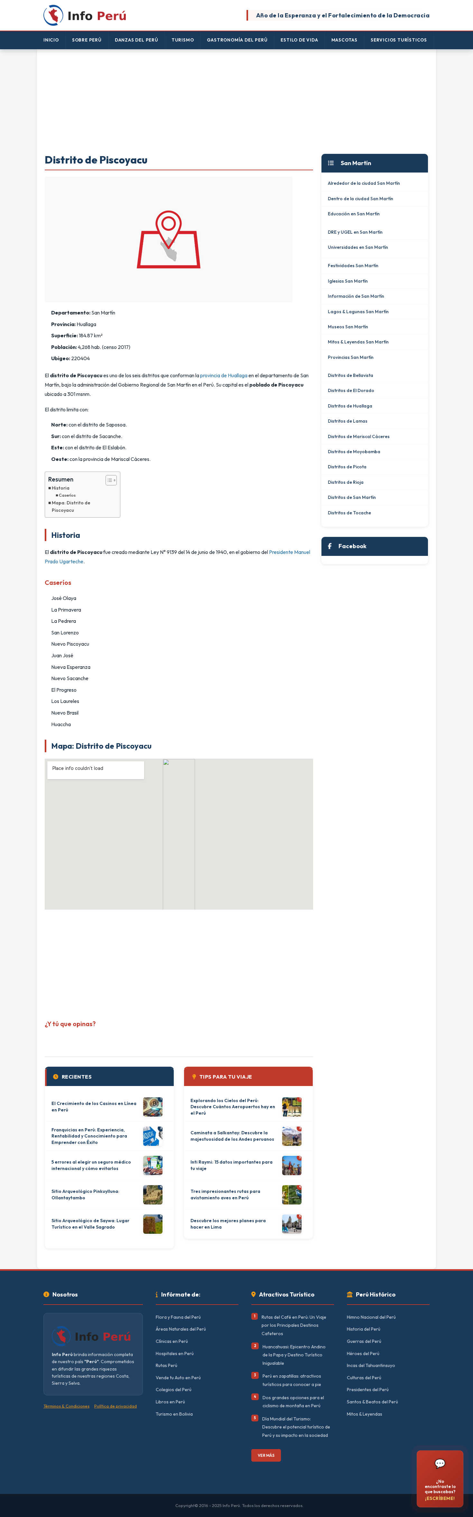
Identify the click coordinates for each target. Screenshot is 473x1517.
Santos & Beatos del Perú (372, 1402)
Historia (61, 488)
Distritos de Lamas (347, 421)
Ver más (266, 1455)
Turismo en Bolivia (174, 1414)
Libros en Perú (170, 1402)
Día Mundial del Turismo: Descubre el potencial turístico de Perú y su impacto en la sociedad (296, 1427)
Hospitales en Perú (175, 1353)
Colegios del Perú (173, 1389)
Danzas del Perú (136, 40)
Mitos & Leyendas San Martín (358, 342)
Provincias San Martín (351, 357)
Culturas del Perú (364, 1378)
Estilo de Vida (299, 40)
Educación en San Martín (354, 214)
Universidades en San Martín (358, 247)
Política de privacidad (115, 1406)
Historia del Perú (363, 1329)
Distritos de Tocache (349, 513)
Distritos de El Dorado (351, 390)
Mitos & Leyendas (364, 1414)
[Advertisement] (236, 102)
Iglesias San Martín (348, 281)
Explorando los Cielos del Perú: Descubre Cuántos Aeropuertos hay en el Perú (232, 1107)
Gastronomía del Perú (237, 40)
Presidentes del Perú (368, 1389)
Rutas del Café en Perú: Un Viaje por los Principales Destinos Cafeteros (294, 1325)
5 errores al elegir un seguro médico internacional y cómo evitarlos (91, 1165)
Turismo (183, 40)
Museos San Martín (348, 327)
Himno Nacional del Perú (371, 1317)
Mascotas (344, 40)
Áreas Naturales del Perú (181, 1329)
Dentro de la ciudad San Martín (360, 198)
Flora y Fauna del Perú (178, 1317)
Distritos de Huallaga (350, 406)
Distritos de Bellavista (350, 375)
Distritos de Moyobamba (354, 451)
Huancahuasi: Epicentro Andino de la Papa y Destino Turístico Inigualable (294, 1355)
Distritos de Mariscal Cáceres (359, 436)
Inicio (51, 40)
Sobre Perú (87, 40)
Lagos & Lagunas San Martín (358, 311)
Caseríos (67, 495)
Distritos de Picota (347, 467)
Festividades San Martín (353, 265)
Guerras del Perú (364, 1341)
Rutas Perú (166, 1365)
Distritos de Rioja (346, 482)
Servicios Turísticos (399, 40)
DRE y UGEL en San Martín (355, 232)
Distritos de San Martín (352, 497)
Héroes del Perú (363, 1353)
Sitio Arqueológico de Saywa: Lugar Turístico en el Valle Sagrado (90, 1224)
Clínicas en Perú (172, 1341)
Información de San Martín (356, 296)
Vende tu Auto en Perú (178, 1378)
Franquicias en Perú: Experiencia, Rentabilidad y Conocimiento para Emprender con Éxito (89, 1136)
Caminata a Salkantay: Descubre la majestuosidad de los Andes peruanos (232, 1136)
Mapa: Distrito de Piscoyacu (71, 506)
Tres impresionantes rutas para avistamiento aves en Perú (225, 1194)
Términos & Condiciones (66, 1406)
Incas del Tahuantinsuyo (371, 1365)
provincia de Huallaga (223, 375)
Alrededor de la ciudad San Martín (364, 183)
